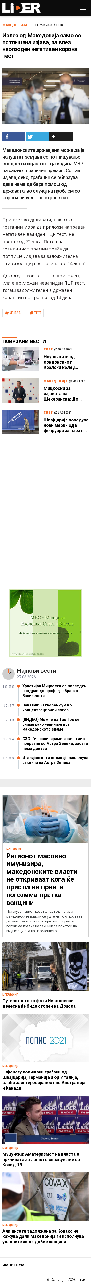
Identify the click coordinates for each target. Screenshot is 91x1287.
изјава (15, 313)
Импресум (13, 1265)
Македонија (14, 25)
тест (37, 313)
